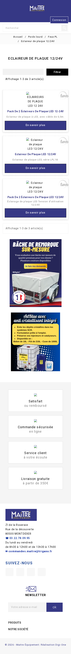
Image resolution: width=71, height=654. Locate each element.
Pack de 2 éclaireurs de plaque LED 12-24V (35, 111)
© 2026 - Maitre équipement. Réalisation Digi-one (35, 644)
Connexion (59, 20)
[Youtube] (20, 572)
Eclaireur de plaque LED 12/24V (35, 154)
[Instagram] (31, 572)
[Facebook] (9, 572)
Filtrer (57, 72)
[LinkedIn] (42, 572)
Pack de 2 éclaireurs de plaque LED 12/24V (35, 197)
